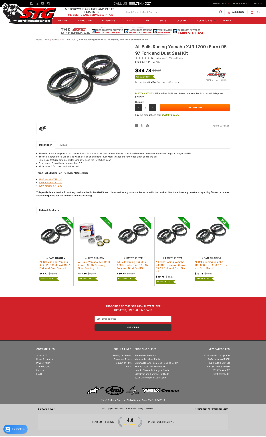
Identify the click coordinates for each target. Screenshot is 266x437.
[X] (37, 3)
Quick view (53, 232)
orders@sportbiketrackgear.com (211, 408)
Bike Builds (220, 3)
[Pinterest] (147, 126)
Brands (227, 20)
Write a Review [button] (176, 58)
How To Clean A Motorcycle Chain (152, 370)
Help (257, 3)
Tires (146, 20)
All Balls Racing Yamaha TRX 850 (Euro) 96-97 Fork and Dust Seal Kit (211, 265)
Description (45, 144)
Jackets (182, 20)
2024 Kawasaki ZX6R (219, 359)
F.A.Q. (39, 374)
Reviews (62, 144)
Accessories (205, 20)
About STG (41, 355)
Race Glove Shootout (145, 355)
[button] (15, 429)
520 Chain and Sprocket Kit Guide (152, 374)
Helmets (62, 20)
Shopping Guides (146, 349)
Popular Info (122, 349)
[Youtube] (42, 3)
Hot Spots (240, 3)
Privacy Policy (43, 362)
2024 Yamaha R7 (221, 370)
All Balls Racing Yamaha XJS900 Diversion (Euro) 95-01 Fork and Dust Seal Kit (171, 266)
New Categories (219, 349)
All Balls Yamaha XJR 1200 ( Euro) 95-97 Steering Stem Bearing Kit (94, 265)
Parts (129, 20)
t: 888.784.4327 (46, 408)
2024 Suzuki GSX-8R (219, 362)
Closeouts (109, 20)
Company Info (45, 349)
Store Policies (43, 366)
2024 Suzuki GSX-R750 (218, 366)
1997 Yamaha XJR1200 (50, 185)
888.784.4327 (140, 3)
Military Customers (122, 355)
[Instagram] (48, 3)
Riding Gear (85, 20)
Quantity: (139, 102)
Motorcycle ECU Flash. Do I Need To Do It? (156, 362)
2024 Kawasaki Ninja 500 (217, 355)
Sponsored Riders (122, 359)
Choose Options (56, 237)
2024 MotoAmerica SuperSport (150, 377)
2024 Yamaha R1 (221, 374)
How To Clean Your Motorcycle (150, 366)
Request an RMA (123, 362)
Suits (163, 20)
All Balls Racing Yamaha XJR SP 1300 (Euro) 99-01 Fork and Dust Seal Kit (55, 265)
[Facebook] (31, 3)
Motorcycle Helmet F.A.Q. (147, 359)
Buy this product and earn (157, 115)
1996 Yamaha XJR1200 (50, 182)
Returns (40, 370)
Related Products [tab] (49, 210)
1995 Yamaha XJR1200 (50, 179)
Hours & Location (44, 359)
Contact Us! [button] (18, 429)
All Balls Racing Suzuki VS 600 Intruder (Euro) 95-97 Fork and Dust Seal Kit (132, 265)
